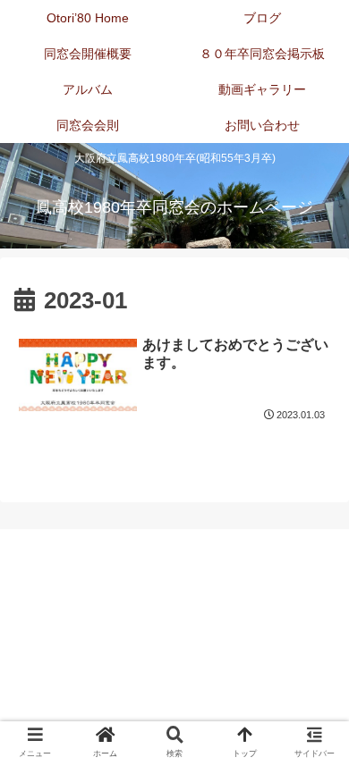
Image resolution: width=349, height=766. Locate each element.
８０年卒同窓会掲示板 (255, 634)
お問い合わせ (255, 685)
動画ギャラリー (255, 659)
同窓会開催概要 (95, 634)
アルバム (95, 659)
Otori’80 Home (95, 608)
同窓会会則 (95, 685)
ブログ (255, 608)
